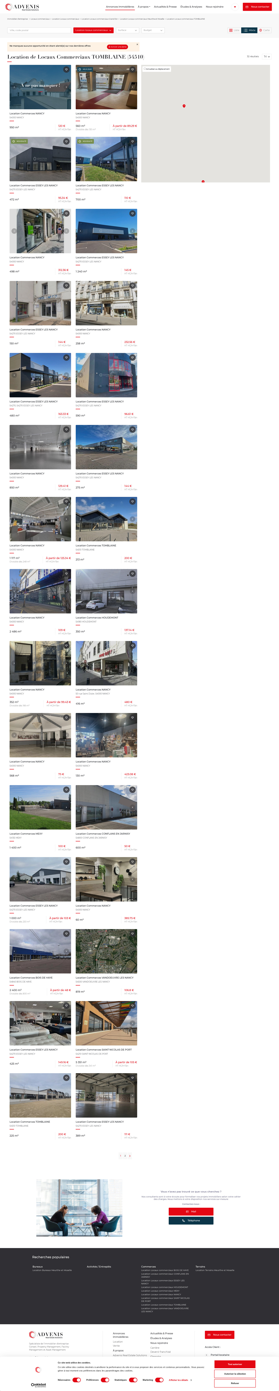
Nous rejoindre (214, 6)
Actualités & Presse (165, 6)
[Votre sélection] (235, 7)
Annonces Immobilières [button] (120, 6)
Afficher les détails (178, 1380)
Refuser (235, 1383)
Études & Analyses (191, 6)
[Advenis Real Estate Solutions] (22, 6)
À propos (143, 6)
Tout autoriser (235, 1364)
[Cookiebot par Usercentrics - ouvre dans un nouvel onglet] (38, 1385)
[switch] (105, 1380)
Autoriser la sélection (235, 1374)
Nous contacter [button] (260, 6)
